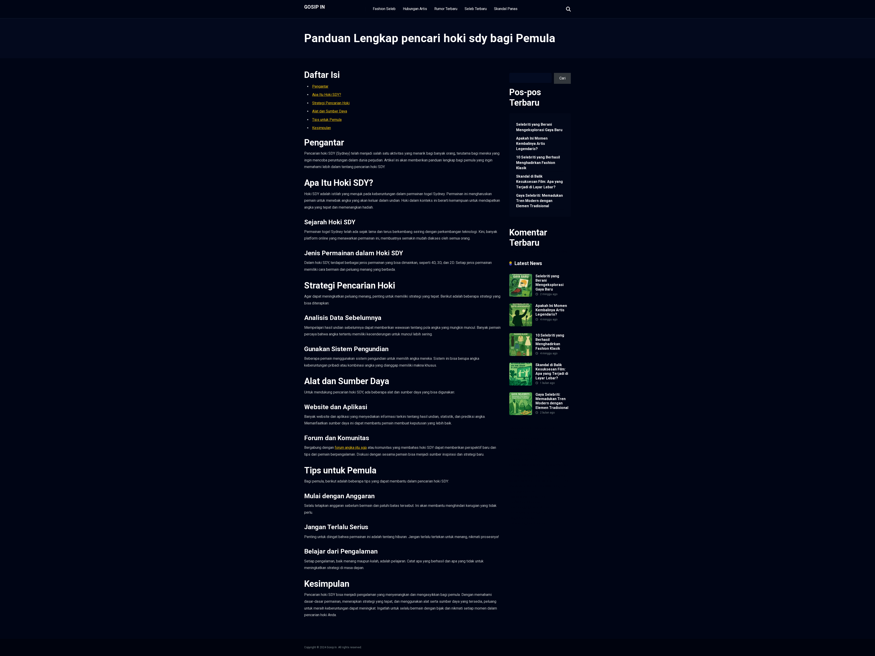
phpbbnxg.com (550, 444)
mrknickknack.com (523, 444)
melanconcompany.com (527, 438)
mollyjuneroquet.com (525, 502)
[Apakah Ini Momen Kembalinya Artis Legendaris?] (520, 325)
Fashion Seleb (384, 9)
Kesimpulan (321, 128)
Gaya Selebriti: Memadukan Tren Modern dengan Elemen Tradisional (539, 200)
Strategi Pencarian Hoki (331, 103)
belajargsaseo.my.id (525, 470)
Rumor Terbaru (445, 9)
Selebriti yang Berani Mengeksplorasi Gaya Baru (539, 127)
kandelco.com (546, 428)
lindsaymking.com (554, 486)
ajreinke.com (558, 475)
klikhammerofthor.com (553, 481)
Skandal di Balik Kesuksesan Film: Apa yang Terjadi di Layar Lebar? (539, 181)
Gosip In (314, 6)
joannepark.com (521, 428)
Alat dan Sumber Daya (329, 111)
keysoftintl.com (521, 433)
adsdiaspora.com (533, 475)
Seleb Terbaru (476, 9)
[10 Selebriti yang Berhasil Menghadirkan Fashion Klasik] (520, 354)
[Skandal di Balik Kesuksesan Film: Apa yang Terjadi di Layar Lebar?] (520, 384)
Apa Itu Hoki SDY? (326, 94)
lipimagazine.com (523, 491)
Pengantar (320, 86)
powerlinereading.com (526, 454)
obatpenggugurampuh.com (530, 507)
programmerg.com (523, 459)
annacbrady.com (522, 481)
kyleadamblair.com (524, 486)
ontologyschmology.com (528, 512)
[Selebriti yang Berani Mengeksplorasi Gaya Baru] (520, 295)
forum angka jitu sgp (351, 447)
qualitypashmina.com (526, 465)
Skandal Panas (505, 9)
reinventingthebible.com (528, 523)
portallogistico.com (524, 449)
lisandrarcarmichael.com (528, 497)
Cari (512, 70)
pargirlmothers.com (524, 518)
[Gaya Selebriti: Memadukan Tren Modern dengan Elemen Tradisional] (520, 414)
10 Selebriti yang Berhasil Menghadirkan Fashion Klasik (538, 162)
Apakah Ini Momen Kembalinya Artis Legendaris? (532, 143)
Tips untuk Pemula (327, 119)
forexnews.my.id (556, 465)
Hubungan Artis (415, 9)
